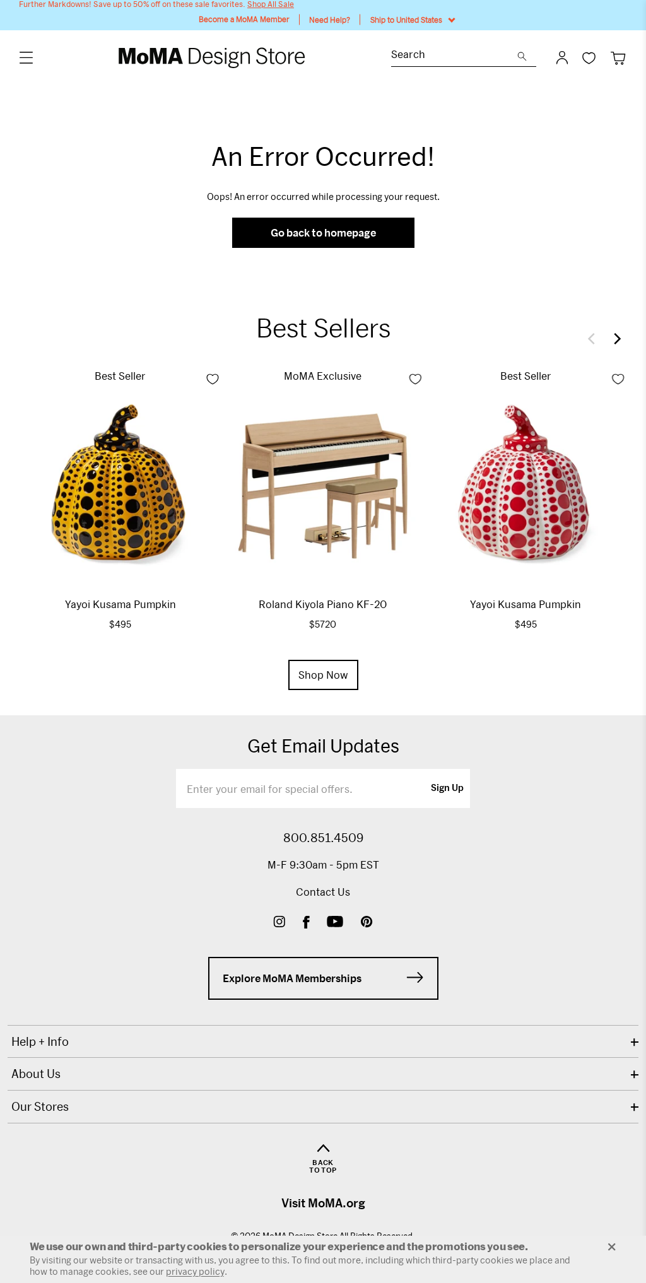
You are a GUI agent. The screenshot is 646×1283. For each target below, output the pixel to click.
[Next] (614, 338)
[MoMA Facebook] (306, 923)
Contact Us (323, 892)
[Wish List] (589, 57)
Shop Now (323, 675)
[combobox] (454, 56)
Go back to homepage (323, 232)
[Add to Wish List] (212, 379)
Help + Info (40, 1041)
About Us (36, 1074)
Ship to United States (406, 19)
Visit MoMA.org (323, 1203)
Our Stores (40, 1106)
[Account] (562, 57)
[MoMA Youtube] (335, 923)
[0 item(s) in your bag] (618, 58)
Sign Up (447, 788)
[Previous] (594, 338)
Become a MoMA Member (244, 19)
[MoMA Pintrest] (366, 923)
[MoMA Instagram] (279, 923)
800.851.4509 (323, 838)
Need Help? (329, 19)
